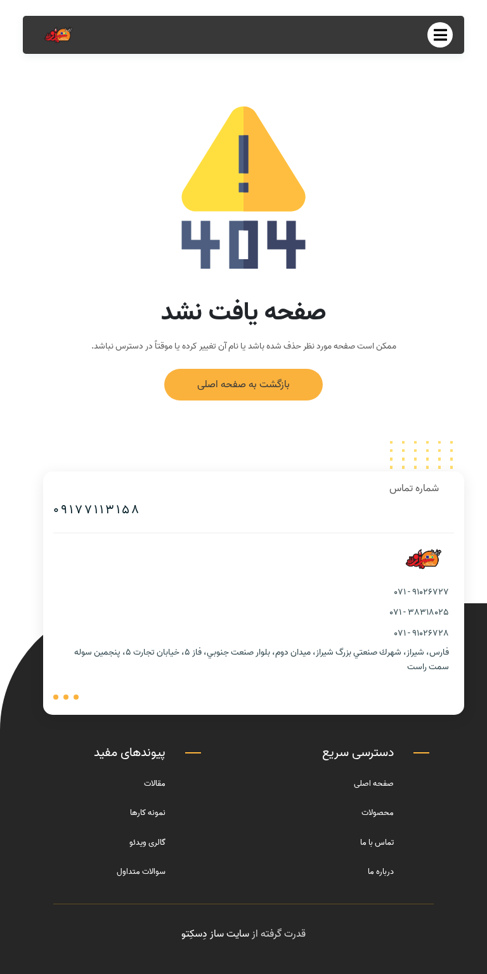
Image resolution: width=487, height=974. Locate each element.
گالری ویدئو (147, 842)
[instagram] (55, 697)
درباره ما (381, 871)
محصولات (377, 812)
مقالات (155, 783)
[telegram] (65, 697)
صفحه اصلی (374, 783)
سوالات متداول (141, 871)
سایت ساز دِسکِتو (215, 934)
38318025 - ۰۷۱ (419, 612)
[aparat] (76, 697)
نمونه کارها (148, 812)
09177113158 (97, 510)
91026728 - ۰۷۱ (421, 633)
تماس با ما (377, 842)
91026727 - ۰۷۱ (421, 592)
